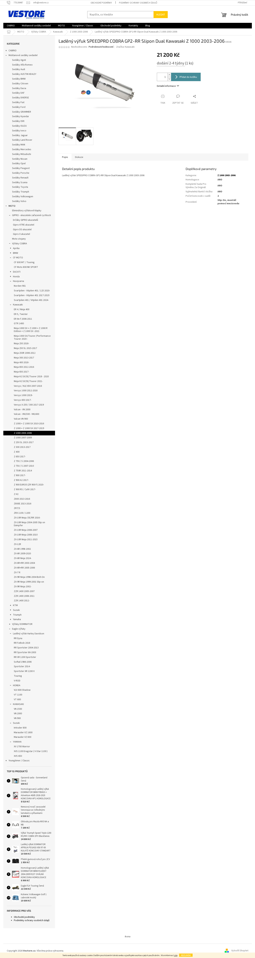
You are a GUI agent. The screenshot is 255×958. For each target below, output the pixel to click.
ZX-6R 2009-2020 (22, 553)
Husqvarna (18, 281)
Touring (18, 676)
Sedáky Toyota (20, 187)
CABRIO (12, 50)
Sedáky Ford (18, 107)
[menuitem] (10, 25)
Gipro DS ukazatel (22, 229)
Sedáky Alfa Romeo (22, 65)
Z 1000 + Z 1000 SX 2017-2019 (29, 428)
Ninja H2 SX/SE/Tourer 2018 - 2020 (31, 376)
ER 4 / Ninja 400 (21, 309)
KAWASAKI (18, 704)
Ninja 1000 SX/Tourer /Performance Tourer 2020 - (32, 337)
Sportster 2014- (22, 666)
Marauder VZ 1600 (23, 732)
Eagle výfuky (18, 629)
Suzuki (16, 610)
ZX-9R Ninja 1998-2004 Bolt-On (29, 577)
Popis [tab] (65, 157)
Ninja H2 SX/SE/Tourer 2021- (28, 381)
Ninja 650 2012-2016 (24, 367)
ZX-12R (17, 544)
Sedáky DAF (18, 93)
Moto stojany (19, 239)
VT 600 (17, 699)
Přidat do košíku (188, 76)
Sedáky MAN (18, 144)
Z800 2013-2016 (22, 499)
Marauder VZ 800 (22, 737)
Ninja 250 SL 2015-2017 (25, 348)
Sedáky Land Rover (22, 140)
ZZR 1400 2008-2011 (24, 596)
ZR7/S (17, 508)
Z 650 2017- (20, 456)
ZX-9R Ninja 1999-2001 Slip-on (29, 582)
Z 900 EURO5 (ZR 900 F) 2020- (29, 484)
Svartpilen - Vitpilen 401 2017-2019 (31, 295)
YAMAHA (17, 742)
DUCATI (17, 272)
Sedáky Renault (20, 177)
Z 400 (16, 452)
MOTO (12, 206)
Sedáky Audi (18, 69)
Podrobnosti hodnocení (101, 47)
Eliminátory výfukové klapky (26, 210)
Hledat (160, 14)
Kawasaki (18, 304)
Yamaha (17, 619)
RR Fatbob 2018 (22, 643)
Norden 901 (20, 286)
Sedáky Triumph (20, 192)
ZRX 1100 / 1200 (22, 513)
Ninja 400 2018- (21, 362)
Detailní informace (166, 86)
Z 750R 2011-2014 (23, 470)
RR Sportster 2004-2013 (26, 647)
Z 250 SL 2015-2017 (23, 442)
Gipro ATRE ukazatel (23, 225)
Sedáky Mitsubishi (21, 154)
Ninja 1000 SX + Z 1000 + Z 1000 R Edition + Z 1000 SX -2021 (30, 329)
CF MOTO (18, 257)
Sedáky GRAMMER (21, 112)
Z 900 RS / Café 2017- (25, 489)
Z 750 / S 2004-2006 (24, 461)
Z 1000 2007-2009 (23, 437)
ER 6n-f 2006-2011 (23, 319)
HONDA (16, 685)
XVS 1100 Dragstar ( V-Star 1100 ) (30, 751)
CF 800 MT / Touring (24, 262)
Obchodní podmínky (101, 2)
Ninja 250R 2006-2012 (24, 353)
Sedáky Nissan (19, 159)
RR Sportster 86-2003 (25, 652)
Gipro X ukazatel (21, 234)
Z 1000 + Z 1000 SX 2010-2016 (29, 423)
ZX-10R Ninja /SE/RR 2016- (27, 517)
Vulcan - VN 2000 (22, 409)
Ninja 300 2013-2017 (24, 357)
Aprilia (16, 248)
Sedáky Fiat (18, 102)
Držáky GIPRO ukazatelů (25, 220)
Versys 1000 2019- (23, 395)
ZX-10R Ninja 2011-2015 (26, 539)
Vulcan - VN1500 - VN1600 (26, 414)
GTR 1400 (19, 323)
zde (175, 955)
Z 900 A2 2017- (21, 480)
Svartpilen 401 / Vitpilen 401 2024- (31, 300)
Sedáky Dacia (19, 88)
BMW (15, 253)
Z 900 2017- (20, 475)
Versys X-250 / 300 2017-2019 (29, 405)
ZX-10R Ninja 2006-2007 (26, 530)
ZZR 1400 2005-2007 (24, 591)
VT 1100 (18, 695)
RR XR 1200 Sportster (25, 657)
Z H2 (16, 494)
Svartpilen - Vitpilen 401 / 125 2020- (32, 290)
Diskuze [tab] (79, 157)
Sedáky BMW (19, 79)
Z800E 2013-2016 (22, 503)
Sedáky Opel (19, 163)
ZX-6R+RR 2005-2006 (24, 568)
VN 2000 (18, 713)
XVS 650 (18, 756)
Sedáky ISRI (18, 121)
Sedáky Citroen (20, 83)
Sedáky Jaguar (20, 135)
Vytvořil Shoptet (239, 951)
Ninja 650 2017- (21, 372)
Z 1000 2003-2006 (23, 433)
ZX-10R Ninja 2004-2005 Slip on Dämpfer (29, 524)
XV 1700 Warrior (22, 746)
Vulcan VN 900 (21, 419)
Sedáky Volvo (19, 201)
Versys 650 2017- (22, 400)
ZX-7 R (17, 572)
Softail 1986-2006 (23, 662)
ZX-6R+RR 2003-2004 (24, 563)
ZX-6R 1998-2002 (22, 549)
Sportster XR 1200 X (24, 671)
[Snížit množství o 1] (169, 79)
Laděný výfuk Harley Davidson (28, 633)
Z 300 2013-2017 (22, 447)
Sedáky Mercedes (21, 149)
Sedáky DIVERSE (20, 97)
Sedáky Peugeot (21, 168)
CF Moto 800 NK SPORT (26, 267)
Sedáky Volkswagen (22, 196)
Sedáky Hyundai (20, 116)
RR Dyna (18, 638)
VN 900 (17, 718)
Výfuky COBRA (19, 243)
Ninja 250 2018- (21, 343)
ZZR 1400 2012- (22, 600)
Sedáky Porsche (20, 173)
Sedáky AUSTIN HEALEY (24, 74)
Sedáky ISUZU (19, 126)
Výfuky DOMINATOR (22, 624)
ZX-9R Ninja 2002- (22, 586)
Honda (16, 276)
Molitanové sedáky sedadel (23, 55)
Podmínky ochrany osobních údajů (138, 2)
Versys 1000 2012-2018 (26, 390)
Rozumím (186, 955)
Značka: (125, 47)
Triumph (17, 615)
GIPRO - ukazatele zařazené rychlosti (31, 215)
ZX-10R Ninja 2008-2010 (26, 535)
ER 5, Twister (21, 314)
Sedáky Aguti (19, 60)
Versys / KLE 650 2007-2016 (28, 386)
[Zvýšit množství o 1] (169, 75)
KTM (15, 605)
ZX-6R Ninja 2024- (22, 558)
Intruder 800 (20, 728)
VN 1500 (18, 709)
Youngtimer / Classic (19, 760)
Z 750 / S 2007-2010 (24, 466)
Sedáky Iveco (19, 130)
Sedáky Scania (19, 182)
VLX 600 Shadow (22, 690)
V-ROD (17, 680)
